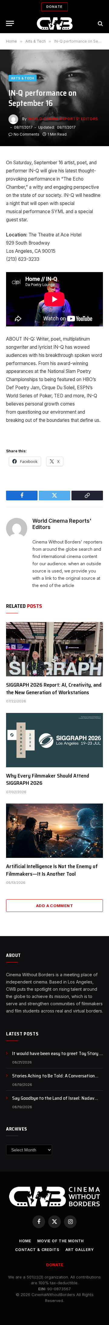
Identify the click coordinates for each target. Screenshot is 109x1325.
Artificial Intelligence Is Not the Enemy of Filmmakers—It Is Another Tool (52, 870)
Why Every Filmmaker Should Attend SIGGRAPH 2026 (47, 779)
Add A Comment (54, 905)
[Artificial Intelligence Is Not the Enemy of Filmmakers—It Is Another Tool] (54, 831)
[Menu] (10, 23)
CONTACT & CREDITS (37, 1249)
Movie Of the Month (60, 1241)
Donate (54, 7)
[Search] (100, 23)
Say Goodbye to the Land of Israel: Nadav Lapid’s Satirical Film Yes (53, 1101)
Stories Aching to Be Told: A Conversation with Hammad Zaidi (53, 1079)
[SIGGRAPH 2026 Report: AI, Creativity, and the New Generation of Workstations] (54, 649)
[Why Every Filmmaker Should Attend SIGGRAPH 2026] (54, 740)
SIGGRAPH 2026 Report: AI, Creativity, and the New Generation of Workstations (53, 688)
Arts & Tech (22, 78)
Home (25, 1241)
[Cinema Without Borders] (54, 23)
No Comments (26, 134)
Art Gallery (79, 1249)
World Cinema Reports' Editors (63, 119)
